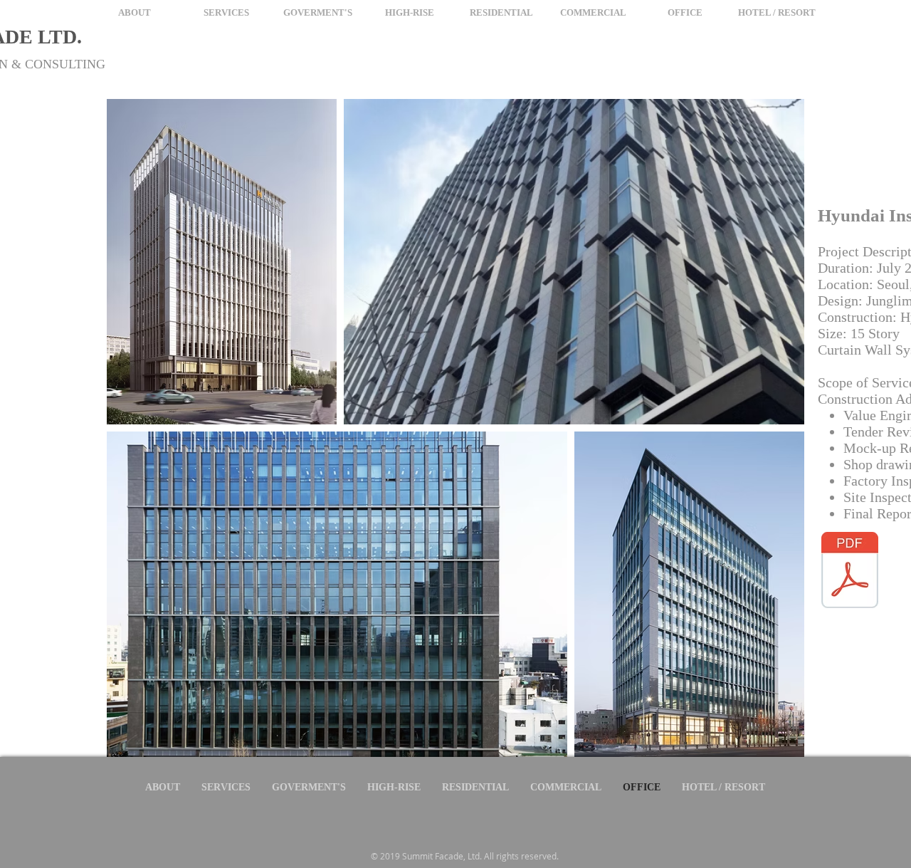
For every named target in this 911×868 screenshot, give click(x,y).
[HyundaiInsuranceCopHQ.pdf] (850, 572)
